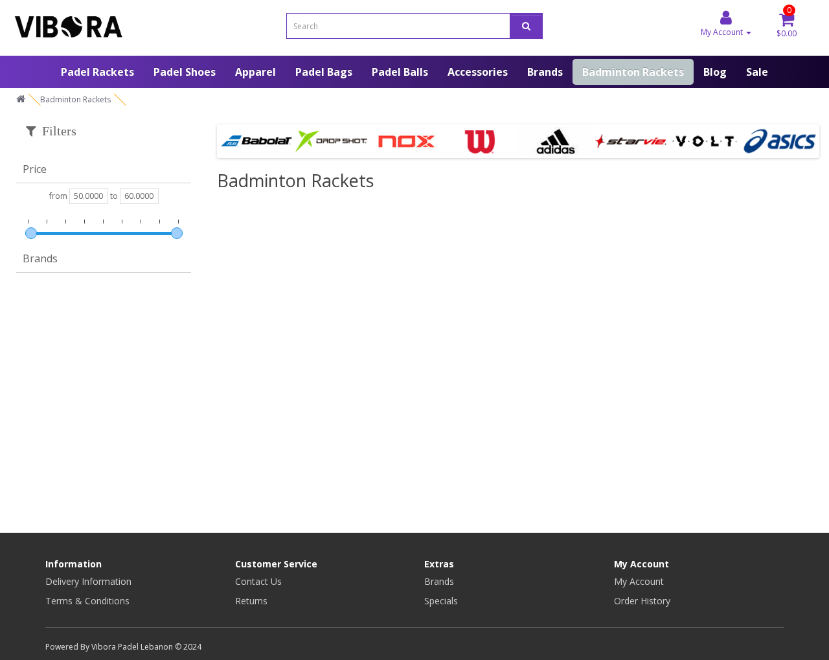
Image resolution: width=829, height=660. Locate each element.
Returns (251, 601)
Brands (545, 72)
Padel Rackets (97, 72)
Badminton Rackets (633, 72)
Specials (441, 601)
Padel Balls (400, 72)
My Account (639, 581)
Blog (715, 72)
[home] (20, 99)
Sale (757, 72)
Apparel (255, 72)
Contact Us (258, 581)
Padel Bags (323, 72)
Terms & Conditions (87, 601)
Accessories (478, 72)
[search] (526, 26)
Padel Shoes (184, 72)
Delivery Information (88, 581)
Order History (642, 601)
